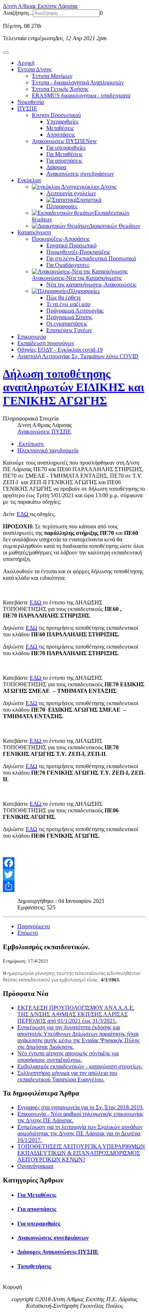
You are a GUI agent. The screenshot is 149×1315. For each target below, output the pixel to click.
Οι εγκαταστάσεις (66, 324)
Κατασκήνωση (34, 232)
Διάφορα (56, 167)
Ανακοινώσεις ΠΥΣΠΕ (64, 141)
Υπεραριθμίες (62, 121)
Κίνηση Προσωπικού (56, 115)
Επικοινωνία (31, 337)
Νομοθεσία (30, 102)
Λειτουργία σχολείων (71, 193)
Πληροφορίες (61, 206)
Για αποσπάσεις (64, 161)
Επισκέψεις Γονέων (69, 330)
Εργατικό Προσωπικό (71, 245)
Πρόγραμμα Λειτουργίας (74, 310)
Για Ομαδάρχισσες (67, 265)
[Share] (74, 886)
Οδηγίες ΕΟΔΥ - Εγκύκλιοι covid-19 (60, 350)
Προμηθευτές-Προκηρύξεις (78, 252)
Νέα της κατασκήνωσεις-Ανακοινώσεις (91, 284)
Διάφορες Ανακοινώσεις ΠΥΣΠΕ (58, 1252)
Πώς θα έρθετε (63, 297)
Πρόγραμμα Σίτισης (69, 317)
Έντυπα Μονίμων (52, 76)
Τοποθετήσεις (34, 1266)
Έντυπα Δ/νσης (34, 69)
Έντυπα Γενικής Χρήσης (60, 89)
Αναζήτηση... (18, 13)
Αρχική (25, 63)
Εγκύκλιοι (29, 180)
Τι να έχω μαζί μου (68, 304)
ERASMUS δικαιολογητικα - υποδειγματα (81, 95)
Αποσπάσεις (60, 134)
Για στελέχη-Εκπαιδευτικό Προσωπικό (91, 258)
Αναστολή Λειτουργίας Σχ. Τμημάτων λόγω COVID (78, 356)
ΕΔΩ (23, 514)
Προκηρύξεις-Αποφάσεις (61, 239)
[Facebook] (74, 863)
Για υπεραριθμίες (66, 148)
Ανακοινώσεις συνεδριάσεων (80, 174)
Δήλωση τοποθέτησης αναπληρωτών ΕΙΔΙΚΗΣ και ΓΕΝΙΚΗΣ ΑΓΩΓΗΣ (73, 387)
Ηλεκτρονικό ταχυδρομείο (47, 450)
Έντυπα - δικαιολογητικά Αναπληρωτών (78, 82)
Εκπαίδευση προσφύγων (45, 343)
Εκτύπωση (31, 444)
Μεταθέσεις (60, 128)
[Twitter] (74, 874)
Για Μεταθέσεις (64, 154)
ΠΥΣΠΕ (27, 108)
